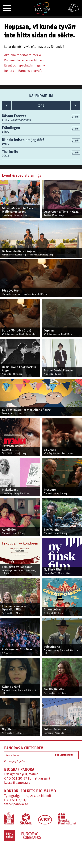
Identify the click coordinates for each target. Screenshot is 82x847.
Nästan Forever (14, 115)
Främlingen (11, 127)
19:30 (5, 143)
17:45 (6, 119)
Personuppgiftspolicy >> (15, 761)
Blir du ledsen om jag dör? (23, 139)
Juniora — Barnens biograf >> (24, 71)
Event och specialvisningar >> (24, 65)
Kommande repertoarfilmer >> (24, 60)
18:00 (5, 131)
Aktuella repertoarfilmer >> (22, 55)
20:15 (5, 155)
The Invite (10, 151)
